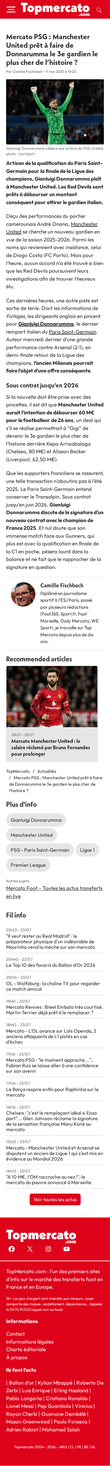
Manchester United (32, 835)
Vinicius (83, 1406)
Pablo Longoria (24, 1398)
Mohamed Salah (61, 1429)
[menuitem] (99, 9)
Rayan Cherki (21, 1414)
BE (86, 1447)
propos (18, 1357)
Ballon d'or (21, 1382)
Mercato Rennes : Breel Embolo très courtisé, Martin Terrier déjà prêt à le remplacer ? (54, 1009)
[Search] (99, 9)
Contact (15, 1334)
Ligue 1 (87, 850)
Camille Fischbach (61, 585)
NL (93, 1447)
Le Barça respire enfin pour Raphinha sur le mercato (52, 1092)
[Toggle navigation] (11, 9)
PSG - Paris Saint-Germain (40, 850)
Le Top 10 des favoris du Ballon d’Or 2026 (50, 965)
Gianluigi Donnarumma (46, 323)
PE (79, 1447)
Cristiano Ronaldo (67, 1398)
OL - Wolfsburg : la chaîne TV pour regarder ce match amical (53, 986)
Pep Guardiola (54, 1406)
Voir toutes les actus (55, 1199)
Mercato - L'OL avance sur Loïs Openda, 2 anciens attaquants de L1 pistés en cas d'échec (51, 1036)
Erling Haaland (71, 1390)
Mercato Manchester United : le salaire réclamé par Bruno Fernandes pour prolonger (50, 747)
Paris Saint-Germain (72, 331)
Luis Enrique (36, 1390)
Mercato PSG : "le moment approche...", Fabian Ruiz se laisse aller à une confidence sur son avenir (52, 1065)
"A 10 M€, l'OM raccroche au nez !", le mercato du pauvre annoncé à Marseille (48, 1179)
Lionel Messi (20, 1406)
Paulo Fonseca (70, 1422)
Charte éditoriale (26, 1349)
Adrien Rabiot (22, 1429)
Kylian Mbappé (55, 1382)
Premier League (28, 865)
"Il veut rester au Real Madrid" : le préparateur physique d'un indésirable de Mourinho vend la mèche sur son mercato (50, 941)
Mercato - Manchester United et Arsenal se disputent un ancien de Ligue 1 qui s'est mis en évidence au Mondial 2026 (54, 1153)
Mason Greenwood (28, 1422)
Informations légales (29, 1341)
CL (72, 1447)
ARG (63, 1447)
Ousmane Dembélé (63, 1414)
